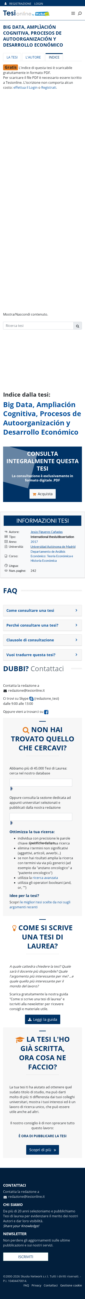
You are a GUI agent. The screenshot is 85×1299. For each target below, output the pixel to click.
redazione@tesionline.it (26, 690)
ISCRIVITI (25, 1256)
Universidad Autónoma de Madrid (53, 546)
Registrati (48, 87)
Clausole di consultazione (30, 639)
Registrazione (20, 4)
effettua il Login (25, 87)
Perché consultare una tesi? (32, 625)
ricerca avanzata (45, 877)
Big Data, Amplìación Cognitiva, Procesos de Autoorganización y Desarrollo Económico (42, 418)
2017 (34, 541)
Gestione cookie (71, 1285)
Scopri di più (40, 1149)
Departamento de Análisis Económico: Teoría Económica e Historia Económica (52, 556)
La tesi (12, 57)
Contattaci (51, 1285)
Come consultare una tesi (30, 610)
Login (38, 4)
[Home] (32, 13)
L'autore (33, 57)
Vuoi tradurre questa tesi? (30, 654)
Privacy (36, 1285)
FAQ (26, 1285)
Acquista (45, 493)
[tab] (42, 610)
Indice (54, 57)
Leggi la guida (45, 1019)
